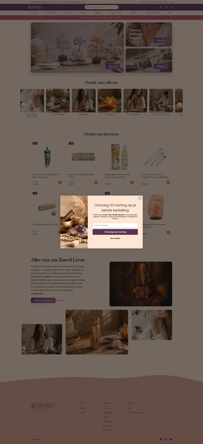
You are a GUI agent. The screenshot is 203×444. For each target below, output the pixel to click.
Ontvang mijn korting (115, 232)
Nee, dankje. (115, 238)
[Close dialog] (140, 198)
